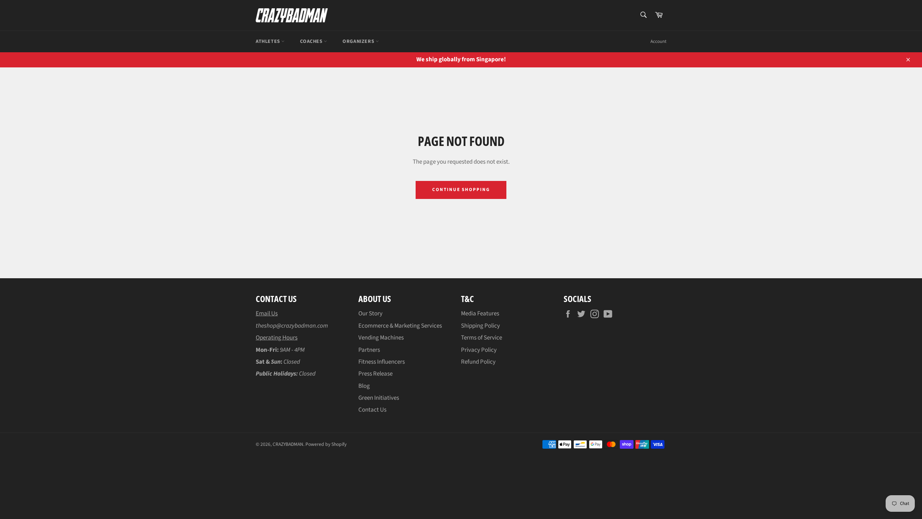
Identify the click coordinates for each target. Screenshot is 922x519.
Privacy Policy (479, 350)
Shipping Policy (480, 325)
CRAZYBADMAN (288, 444)
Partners (369, 350)
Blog (364, 386)
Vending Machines (381, 337)
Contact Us (372, 409)
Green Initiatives (378, 398)
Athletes (268, 41)
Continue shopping (461, 189)
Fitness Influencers (381, 362)
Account (658, 41)
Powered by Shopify (325, 444)
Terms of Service (481, 337)
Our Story (370, 313)
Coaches (312, 41)
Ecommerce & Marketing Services (400, 325)
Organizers (359, 41)
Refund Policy (478, 362)
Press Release (375, 373)
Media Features (480, 313)
